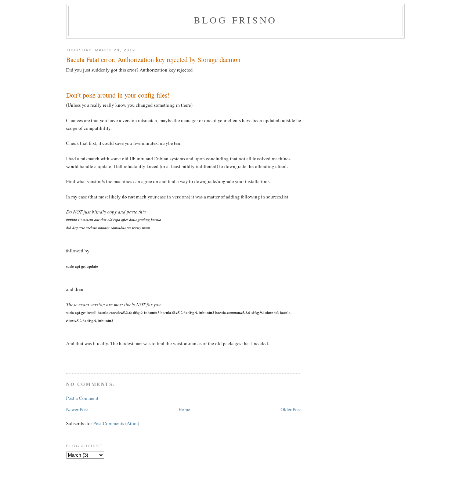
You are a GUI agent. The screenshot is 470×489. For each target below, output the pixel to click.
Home (184, 409)
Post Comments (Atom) (116, 423)
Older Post (291, 409)
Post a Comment (82, 398)
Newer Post (77, 409)
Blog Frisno (235, 20)
